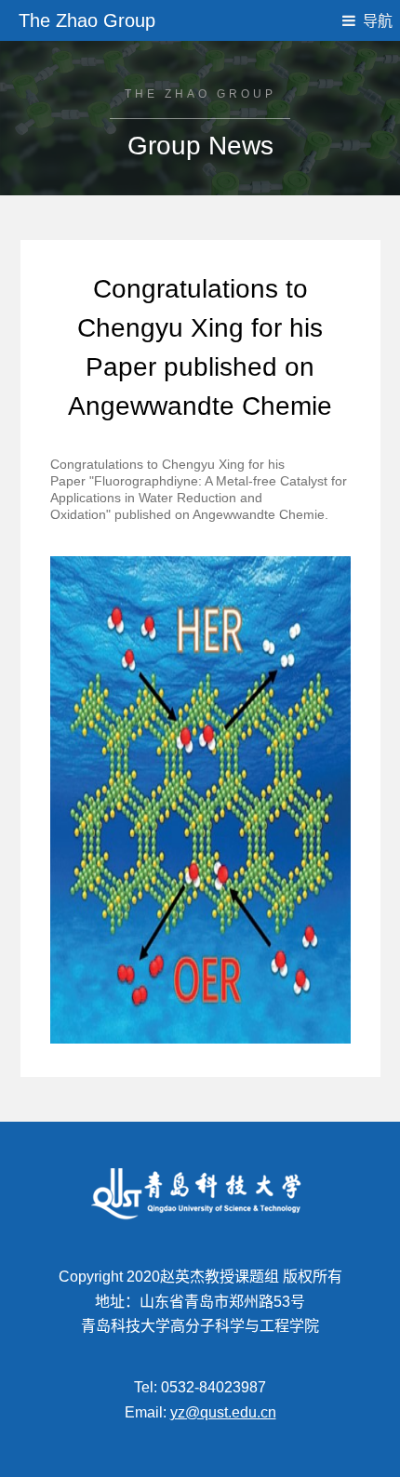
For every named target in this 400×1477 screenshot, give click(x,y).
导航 (378, 21)
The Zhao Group (87, 20)
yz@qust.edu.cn (223, 1412)
